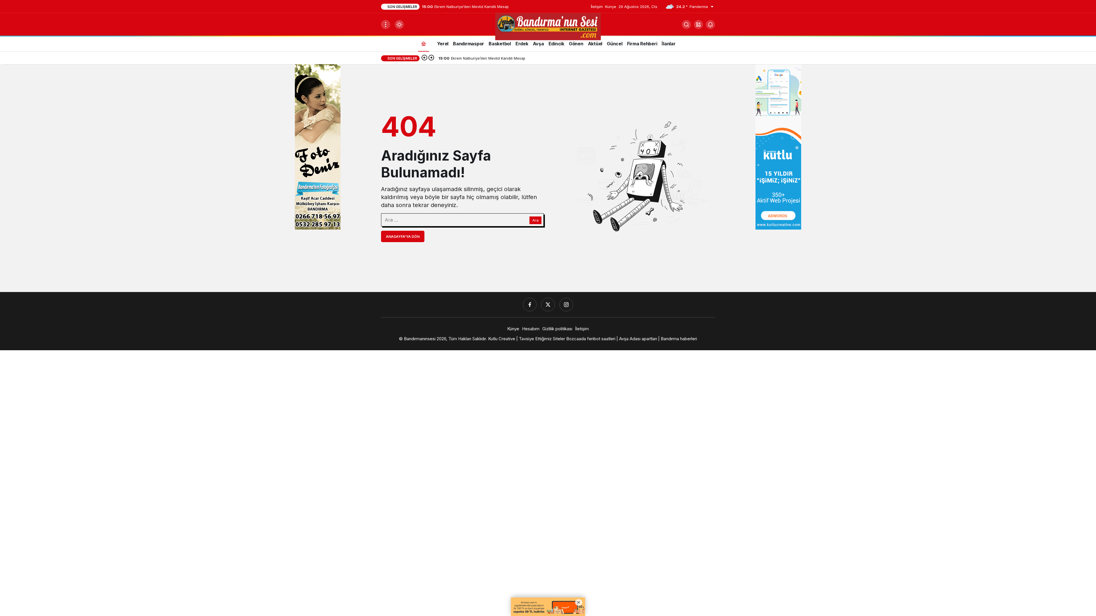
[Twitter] (548, 304)
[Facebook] (530, 304)
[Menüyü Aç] (385, 24)
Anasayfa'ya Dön (403, 236)
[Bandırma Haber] (548, 26)
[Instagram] (566, 304)
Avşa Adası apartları (638, 338)
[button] (698, 24)
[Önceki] (424, 58)
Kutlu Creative (501, 338)
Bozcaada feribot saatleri (590, 338)
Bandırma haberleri (679, 338)
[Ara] (686, 24)
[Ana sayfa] (423, 43)
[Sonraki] (431, 58)
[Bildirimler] (710, 24)
